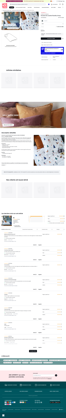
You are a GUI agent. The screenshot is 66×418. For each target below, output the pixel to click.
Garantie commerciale (41, 409)
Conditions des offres (10, 409)
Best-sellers (53, 7)
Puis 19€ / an (51, 49)
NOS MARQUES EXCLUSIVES (38, 391)
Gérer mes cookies (34, 409)
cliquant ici (50, 378)
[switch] (54, 50)
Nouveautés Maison (45, 7)
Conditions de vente (17, 409)
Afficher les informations (33, 395)
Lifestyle (59, 7)
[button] (63, 4)
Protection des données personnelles (26, 409)
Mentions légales (4, 409)
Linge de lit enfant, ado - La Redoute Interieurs (40, 360)
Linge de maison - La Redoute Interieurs (10, 360)
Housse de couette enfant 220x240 (36, 362)
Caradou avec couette (7, 362)
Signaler (40, 245)
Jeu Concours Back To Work (21, 7)
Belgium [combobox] (61, 409)
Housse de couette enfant (16, 10)
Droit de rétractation (47, 409)
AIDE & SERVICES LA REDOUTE (24, 391)
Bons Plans (30, 7)
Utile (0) (34, 245)
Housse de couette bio (17, 362)
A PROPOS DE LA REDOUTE (8, 391)
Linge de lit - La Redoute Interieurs (24, 360)
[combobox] (30, 229)
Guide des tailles (60, 26)
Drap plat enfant (25, 362)
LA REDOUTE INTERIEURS (45, 14)
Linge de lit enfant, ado (7, 10)
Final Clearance (37, 7)
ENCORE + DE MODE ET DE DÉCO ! (54, 391)
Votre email (35, 373)
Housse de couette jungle (48, 362)
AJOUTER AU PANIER (51, 38)
